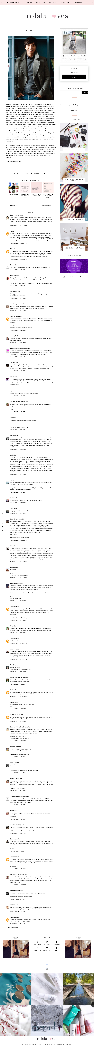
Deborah (12, 362)
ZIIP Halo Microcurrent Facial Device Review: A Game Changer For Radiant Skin (74, 249)
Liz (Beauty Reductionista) (18, 796)
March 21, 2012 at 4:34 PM (18, 632)
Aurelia (12, 665)
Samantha (13, 839)
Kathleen (13, 917)
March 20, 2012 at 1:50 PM (18, 310)
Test (11, 689)
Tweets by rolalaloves (74, 255)
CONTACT (29, 2)
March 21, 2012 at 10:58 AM (18, 577)
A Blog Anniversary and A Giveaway (74, 180)
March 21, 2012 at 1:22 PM (18, 620)
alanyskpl (13, 336)
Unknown (13, 606)
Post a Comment (13, 927)
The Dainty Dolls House (17, 874)
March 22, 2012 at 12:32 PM (18, 709)
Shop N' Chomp (14, 778)
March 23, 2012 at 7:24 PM (18, 790)
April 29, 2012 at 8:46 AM (17, 924)
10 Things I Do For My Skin (74, 219)
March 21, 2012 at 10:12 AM (18, 540)
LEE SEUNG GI (23, 27)
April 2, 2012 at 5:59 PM (17, 899)
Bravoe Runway (14, 215)
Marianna (13, 904)
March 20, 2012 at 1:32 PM (18, 285)
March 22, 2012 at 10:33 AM (18, 684)
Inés (11, 417)
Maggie (12, 810)
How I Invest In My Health (36, 195)
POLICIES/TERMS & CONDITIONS (46, 2)
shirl (11, 455)
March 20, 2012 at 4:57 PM (18, 356)
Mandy (12, 376)
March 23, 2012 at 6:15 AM (18, 773)
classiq (12, 702)
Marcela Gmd (14, 746)
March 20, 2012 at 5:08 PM (18, 396)
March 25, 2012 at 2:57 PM (18, 819)
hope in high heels (15, 304)
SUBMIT (74, 77)
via (32, 165)
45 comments (35, 33)
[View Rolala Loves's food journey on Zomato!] (74, 277)
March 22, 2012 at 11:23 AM (18, 696)
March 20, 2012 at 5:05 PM (18, 371)
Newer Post (14, 205)
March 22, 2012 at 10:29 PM (18, 741)
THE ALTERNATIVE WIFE (18, 677)
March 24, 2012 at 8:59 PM (18, 805)
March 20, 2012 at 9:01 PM (18, 492)
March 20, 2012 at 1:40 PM (18, 298)
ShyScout (13, 275)
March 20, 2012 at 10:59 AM (18, 225)
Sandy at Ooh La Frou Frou (18, 727)
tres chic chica (14, 316)
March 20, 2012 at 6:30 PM (18, 449)
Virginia (12, 567)
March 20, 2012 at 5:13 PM (18, 412)
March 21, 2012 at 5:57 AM (18, 513)
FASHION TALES (15, 714)
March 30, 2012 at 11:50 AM (18, 885)
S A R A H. (13, 762)
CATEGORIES (64, 2)
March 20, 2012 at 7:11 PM (18, 474)
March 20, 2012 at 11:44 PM (18, 502)
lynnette (12, 649)
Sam (11, 546)
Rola (11, 626)
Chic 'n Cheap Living (16, 598)
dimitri (12, 508)
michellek (13, 435)
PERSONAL (35, 27)
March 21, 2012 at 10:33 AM (18, 561)
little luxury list (14, 583)
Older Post (46, 205)
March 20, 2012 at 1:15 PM (18, 270)
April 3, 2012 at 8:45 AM (17, 911)
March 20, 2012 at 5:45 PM (18, 429)
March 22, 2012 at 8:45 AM (18, 671)
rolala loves (37, 1044)
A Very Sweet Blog (15, 249)
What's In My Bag (74, 150)
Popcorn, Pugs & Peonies (17, 401)
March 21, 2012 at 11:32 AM (18, 600)
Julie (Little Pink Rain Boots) (18, 348)
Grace (12, 265)
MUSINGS (30, 27)
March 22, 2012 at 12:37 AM (18, 659)
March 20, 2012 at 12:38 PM (18, 259)
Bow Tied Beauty (15, 890)
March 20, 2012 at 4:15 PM (18, 342)
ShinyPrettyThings (16, 824)
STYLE (40, 27)
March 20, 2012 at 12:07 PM (18, 243)
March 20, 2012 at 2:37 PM (18, 330)
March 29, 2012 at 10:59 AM (18, 851)
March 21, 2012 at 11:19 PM (18, 643)
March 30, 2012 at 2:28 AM (18, 869)
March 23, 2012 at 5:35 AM (18, 757)
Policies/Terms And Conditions (63, 1044)
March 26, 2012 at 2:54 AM (18, 833)
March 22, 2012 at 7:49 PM (18, 721)
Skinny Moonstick (15, 519)
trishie (12, 498)
